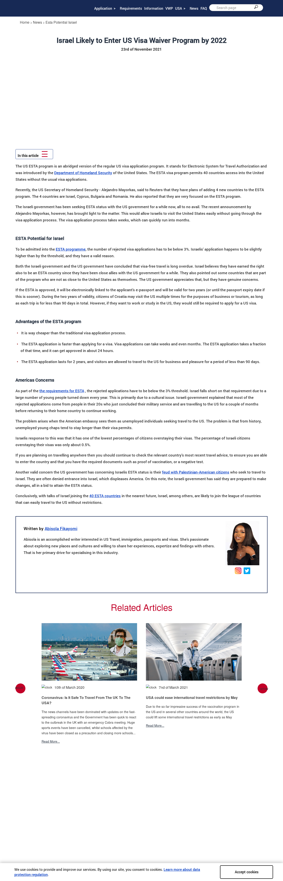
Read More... (51, 741)
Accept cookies (246, 872)
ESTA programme (71, 249)
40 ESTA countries (105, 495)
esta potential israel (61, 22)
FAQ (204, 8)
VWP (169, 8)
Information (153, 8)
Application (103, 8)
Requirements (131, 8)
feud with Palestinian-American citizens (195, 472)
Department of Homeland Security (83, 172)
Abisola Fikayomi (61, 528)
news (37, 22)
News (194, 8)
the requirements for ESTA (61, 390)
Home (24, 22)
